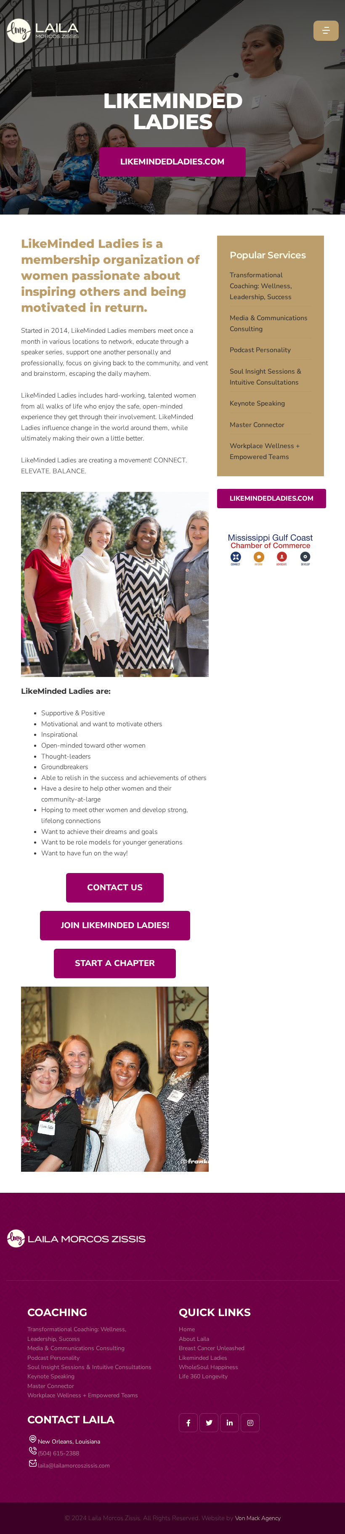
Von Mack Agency (258, 1518)
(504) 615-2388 (58, 1453)
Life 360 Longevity (203, 1376)
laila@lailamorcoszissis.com (74, 1466)
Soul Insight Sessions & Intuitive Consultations (265, 377)
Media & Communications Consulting (269, 323)
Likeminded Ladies (203, 1358)
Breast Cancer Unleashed (211, 1348)
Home (187, 1329)
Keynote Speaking (257, 403)
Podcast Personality (260, 350)
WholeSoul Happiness (208, 1367)
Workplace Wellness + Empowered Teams (265, 451)
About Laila (194, 1339)
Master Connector (257, 425)
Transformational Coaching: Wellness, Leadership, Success (261, 286)
